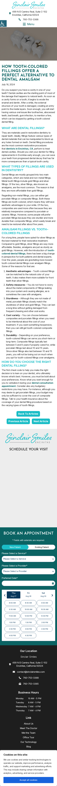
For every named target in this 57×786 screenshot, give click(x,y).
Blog (28, 746)
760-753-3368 (30, 19)
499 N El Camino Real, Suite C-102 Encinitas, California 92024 (29, 13)
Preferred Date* (10, 578)
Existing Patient (42, 547)
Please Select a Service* (14, 553)
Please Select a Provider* (14, 565)
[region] (28, 768)
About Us (28, 723)
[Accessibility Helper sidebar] (3, 23)
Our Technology (28, 742)
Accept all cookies (28, 780)
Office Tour (28, 737)
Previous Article (18, 421)
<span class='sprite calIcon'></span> (52, 583)
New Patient (15, 547)
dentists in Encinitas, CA (19, 148)
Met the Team (28, 732)
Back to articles (28, 413)
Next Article (41, 421)
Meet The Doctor (28, 728)
